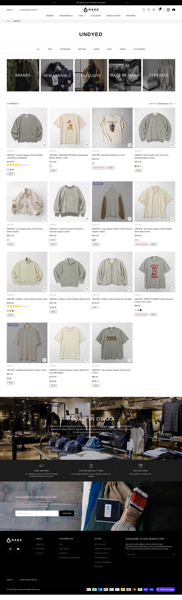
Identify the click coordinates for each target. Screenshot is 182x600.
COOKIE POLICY (101, 558)
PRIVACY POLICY (102, 553)
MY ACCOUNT (100, 544)
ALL (38, 49)
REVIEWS (98, 567)
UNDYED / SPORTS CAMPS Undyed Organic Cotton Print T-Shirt (154, 300)
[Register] (173, 554)
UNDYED (10, 151)
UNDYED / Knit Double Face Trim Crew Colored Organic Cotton (151, 156)
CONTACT (40, 553)
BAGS (109, 49)
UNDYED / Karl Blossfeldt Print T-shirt (108, 155)
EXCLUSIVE (96, 16)
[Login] (153, 9)
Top (8, 21)
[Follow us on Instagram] (168, 9)
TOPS (50, 49)
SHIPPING (63, 553)
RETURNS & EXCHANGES (69, 558)
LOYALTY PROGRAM (103, 562)
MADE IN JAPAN (113, 16)
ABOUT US (40, 544)
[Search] (144, 10)
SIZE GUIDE (64, 549)
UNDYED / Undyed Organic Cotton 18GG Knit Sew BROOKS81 (69, 371)
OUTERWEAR (65, 49)
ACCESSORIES (139, 49)
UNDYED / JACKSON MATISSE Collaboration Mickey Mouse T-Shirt (68, 156)
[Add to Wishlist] (44, 145)
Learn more (109, 2)
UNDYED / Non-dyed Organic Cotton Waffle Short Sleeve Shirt (153, 230)
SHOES (96, 49)
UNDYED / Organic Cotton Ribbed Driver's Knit (27, 299)
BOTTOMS (82, 49)
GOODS (123, 49)
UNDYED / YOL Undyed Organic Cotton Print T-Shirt (111, 371)
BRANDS (50, 16)
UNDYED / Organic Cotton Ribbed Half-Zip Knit (69, 299)
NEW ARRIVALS (66, 16)
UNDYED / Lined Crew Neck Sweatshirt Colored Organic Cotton (66, 230)
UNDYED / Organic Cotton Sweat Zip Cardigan (112, 299)
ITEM (80, 16)
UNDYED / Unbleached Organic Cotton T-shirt (26, 370)
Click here (91, 437)
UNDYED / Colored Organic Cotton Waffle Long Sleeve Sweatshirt (25, 156)
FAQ (61, 544)
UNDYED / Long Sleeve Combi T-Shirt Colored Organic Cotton (112, 230)
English (9, 10)
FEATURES (130, 16)
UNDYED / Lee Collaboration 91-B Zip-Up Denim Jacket (25, 230)
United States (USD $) (28, 10)
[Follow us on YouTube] (173, 9)
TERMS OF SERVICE (103, 549)
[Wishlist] (148, 10)
